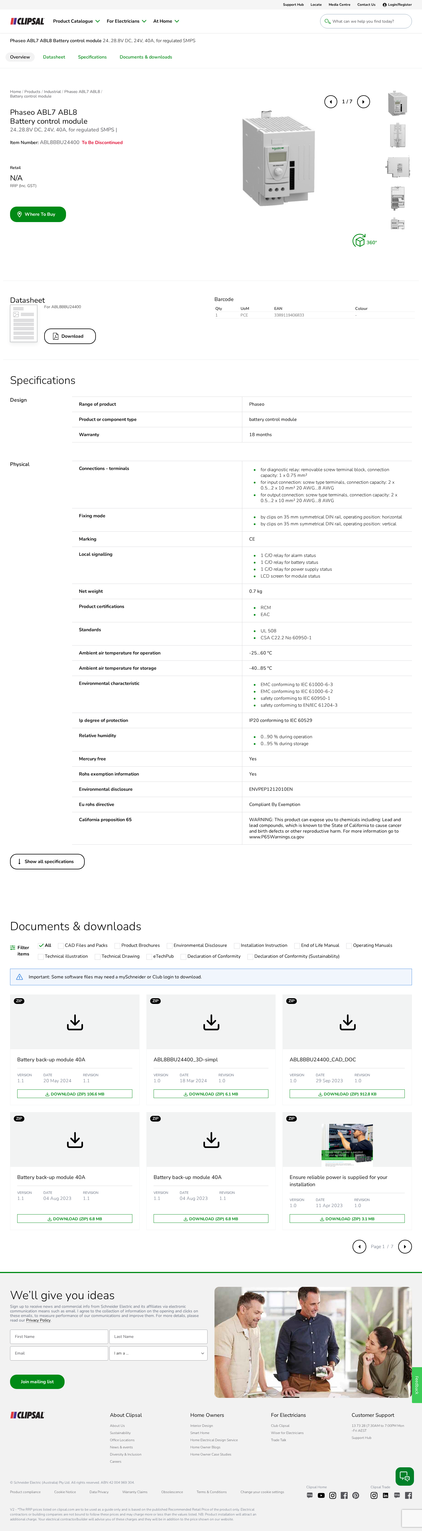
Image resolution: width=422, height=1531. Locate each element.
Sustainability (120, 1433)
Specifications (92, 57)
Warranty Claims (135, 1492)
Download (72, 336)
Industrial (52, 92)
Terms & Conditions (212, 1492)
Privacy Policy (38, 1320)
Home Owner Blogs (205, 1447)
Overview (20, 57)
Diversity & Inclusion (126, 1454)
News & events (121, 1447)
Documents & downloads (146, 57)
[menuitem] (76, 21)
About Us (117, 1425)
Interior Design (201, 1425)
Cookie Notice (65, 1492)
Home (15, 92)
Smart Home (199, 1433)
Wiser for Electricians (287, 1433)
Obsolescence (172, 1492)
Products (32, 92)
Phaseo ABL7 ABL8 (82, 92)
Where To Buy (40, 214)
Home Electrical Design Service (214, 1440)
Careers (115, 1461)
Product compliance (25, 1492)
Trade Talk (278, 1440)
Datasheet (54, 57)
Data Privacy (99, 1492)
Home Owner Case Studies (210, 1454)
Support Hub (361, 1437)
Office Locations (122, 1440)
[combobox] (158, 1353)
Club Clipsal (280, 1425)
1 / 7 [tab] (347, 101)
